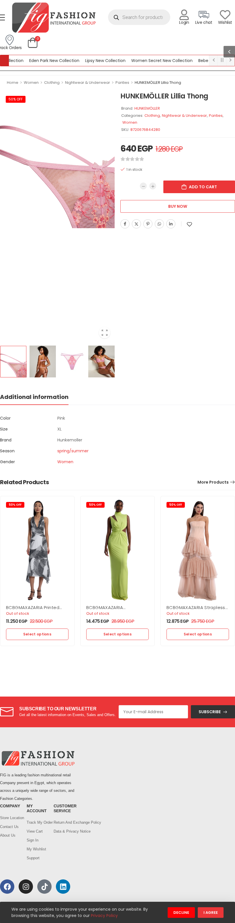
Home (12, 82)
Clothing (52, 82)
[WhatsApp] (159, 223)
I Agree (210, 912)
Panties (122, 82)
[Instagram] (26, 886)
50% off (16, 99)
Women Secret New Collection (150, 60)
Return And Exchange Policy (64, 822)
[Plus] (152, 186)
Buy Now (177, 206)
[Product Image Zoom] (104, 332)
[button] (229, 51)
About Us (7, 835)
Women (31, 82)
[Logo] (54, 17)
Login (184, 22)
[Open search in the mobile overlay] (139, 17)
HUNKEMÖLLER (147, 108)
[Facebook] (125, 223)
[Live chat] (203, 14)
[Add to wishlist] (189, 224)
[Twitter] (136, 223)
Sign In (32, 840)
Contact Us (9, 827)
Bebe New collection (207, 60)
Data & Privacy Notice (64, 831)
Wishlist (225, 22)
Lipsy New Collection (93, 60)
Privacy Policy (104, 915)
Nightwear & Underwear (87, 82)
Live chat (203, 22)
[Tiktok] (44, 886)
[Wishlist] (225, 14)
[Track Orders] (9, 40)
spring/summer (73, 451)
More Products (213, 482)
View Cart (35, 831)
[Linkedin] (170, 223)
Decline (181, 912)
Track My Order (37, 822)
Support (33, 858)
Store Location (10, 818)
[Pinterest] (147, 223)
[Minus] (143, 186)
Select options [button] (37, 634)
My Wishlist (36, 849)
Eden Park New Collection (42, 60)
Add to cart (203, 187)
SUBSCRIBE (210, 712)
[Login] (184, 14)
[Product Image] (57, 159)
